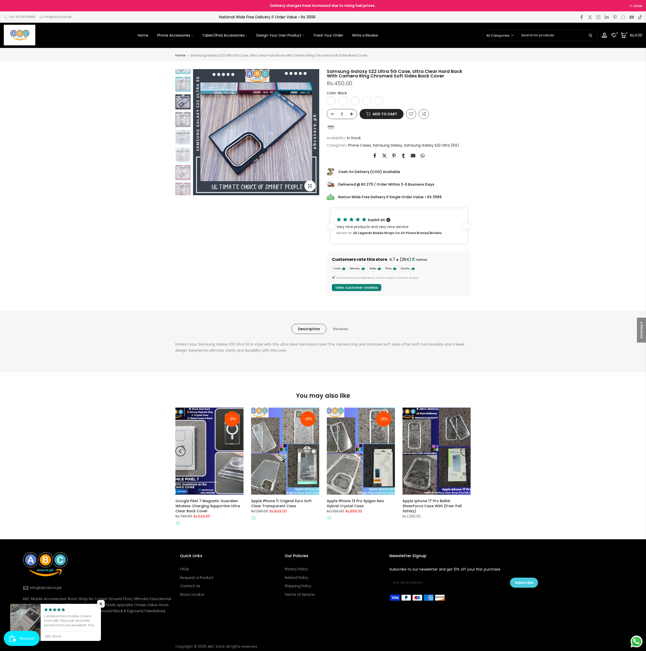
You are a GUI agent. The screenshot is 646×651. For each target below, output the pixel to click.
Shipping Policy (298, 585)
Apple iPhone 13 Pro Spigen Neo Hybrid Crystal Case (355, 503)
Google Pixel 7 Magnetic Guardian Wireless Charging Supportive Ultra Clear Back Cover (207, 506)
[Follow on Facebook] (581, 17)
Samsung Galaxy (387, 145)
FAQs (184, 569)
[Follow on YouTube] (631, 17)
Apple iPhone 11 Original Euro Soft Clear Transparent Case (281, 503)
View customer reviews (356, 287)
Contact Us (190, 585)
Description (309, 328)
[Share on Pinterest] (394, 155)
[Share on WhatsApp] (422, 155)
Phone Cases (359, 145)
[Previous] (180, 451)
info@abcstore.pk (57, 17)
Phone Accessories (173, 35)
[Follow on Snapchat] (623, 17)
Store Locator (192, 594)
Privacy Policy (296, 569)
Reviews (340, 328)
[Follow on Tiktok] (640, 17)
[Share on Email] (413, 155)
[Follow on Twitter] (590, 17)
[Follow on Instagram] (598, 17)
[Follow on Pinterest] (615, 17)
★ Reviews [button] (641, 330)
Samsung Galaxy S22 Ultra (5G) (431, 145)
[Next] (466, 451)
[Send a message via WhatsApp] (636, 641)
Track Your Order (328, 35)
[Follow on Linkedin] (606, 17)
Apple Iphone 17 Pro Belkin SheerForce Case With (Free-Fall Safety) (432, 506)
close (11, 6)
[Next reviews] (466, 226)
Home (143, 35)
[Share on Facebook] (374, 155)
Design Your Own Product (278, 35)
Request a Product (196, 577)
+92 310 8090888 (22, 17)
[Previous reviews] (331, 226)
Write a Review (365, 35)
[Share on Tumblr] (403, 155)
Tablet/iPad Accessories (223, 35)
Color (337, 93)
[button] (398, 226)
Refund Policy (296, 577)
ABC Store (216, 646)
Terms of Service (300, 594)
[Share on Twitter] (384, 155)
